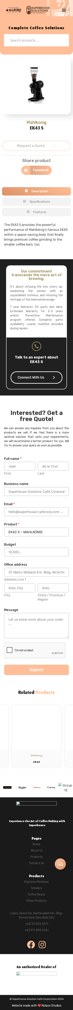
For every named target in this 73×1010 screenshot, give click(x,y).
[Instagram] (42, 945)
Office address (15, 564)
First (7, 473)
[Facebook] (31, 945)
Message (11, 610)
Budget (10, 544)
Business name (16, 484)
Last (41, 473)
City (7, 595)
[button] (64, 10)
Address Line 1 (15, 579)
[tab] (36, 191)
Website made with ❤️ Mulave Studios (36, 1005)
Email (9, 504)
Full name (12, 459)
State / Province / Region (51, 597)
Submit (36, 669)
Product (11, 524)
